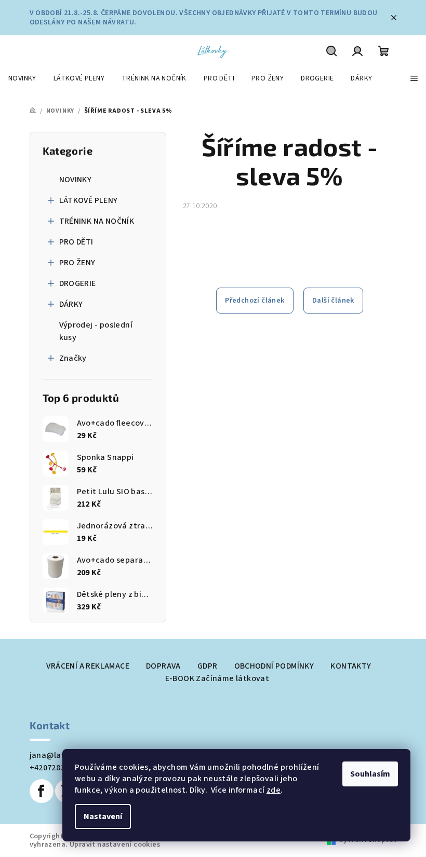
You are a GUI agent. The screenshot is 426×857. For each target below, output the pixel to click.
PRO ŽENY (77, 262)
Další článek (333, 300)
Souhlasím (370, 774)
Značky (73, 358)
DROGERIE (77, 283)
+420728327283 (58, 767)
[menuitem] (22, 78)
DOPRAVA (163, 666)
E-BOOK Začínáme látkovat (217, 678)
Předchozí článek (254, 300)
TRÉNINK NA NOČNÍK (97, 221)
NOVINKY (75, 179)
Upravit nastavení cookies (115, 844)
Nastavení (103, 816)
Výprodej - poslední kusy (96, 331)
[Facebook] (42, 791)
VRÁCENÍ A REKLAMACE (87, 666)
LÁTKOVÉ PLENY (88, 200)
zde (274, 790)
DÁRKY (71, 304)
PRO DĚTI (76, 242)
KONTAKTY (350, 666)
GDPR (207, 666)
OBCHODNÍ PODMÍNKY (274, 666)
